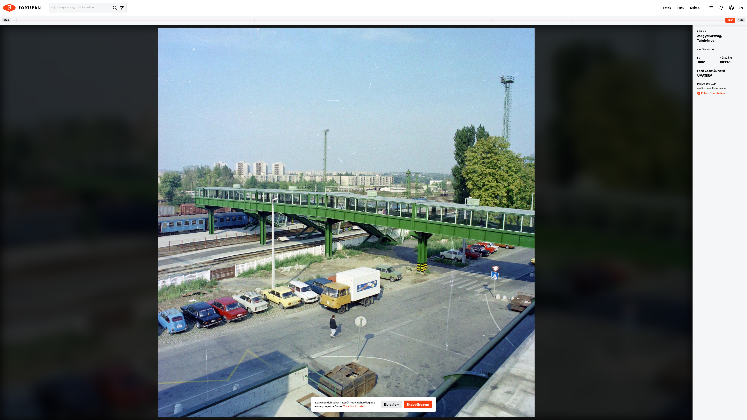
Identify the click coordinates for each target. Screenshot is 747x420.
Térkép (695, 7)
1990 (701, 62)
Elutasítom (391, 404)
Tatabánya (706, 40)
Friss (680, 7)
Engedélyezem (418, 404)
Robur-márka (719, 88)
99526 (725, 62)
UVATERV (704, 75)
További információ (354, 406)
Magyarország (709, 35)
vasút (700, 88)
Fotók (667, 7)
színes (707, 88)
